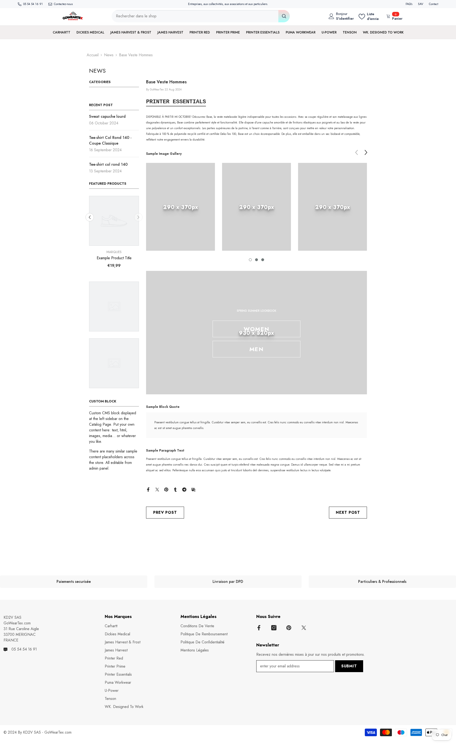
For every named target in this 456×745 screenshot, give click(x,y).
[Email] (193, 489)
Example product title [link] (114, 258)
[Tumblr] (175, 489)
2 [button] (256, 259)
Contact (433, 4)
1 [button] (250, 259)
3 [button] (262, 259)
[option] (114, 234)
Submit (349, 666)
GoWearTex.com (57, 732)
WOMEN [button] (256, 329)
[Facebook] (148, 489)
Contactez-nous (63, 4)
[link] (180, 207)
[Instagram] (274, 627)
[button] (90, 217)
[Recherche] (201, 16)
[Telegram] (184, 489)
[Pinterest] (166, 489)
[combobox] (195, 16)
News (109, 55)
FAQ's (409, 4)
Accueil (93, 55)
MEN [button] (256, 349)
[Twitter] (157, 489)
